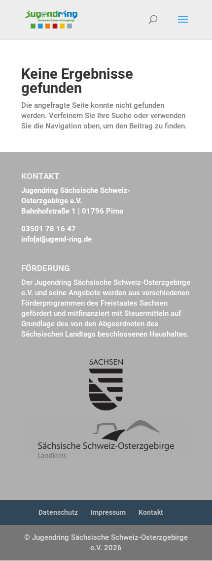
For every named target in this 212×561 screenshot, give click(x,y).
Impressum (108, 512)
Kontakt (151, 512)
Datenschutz (58, 512)
